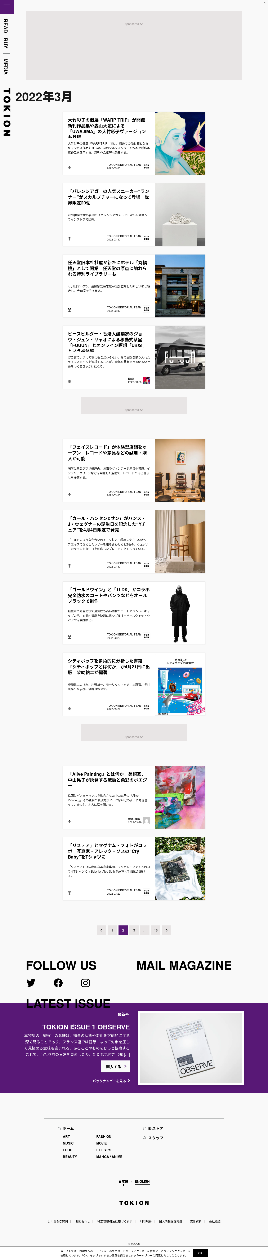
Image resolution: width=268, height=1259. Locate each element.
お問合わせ (82, 1221)
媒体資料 (196, 1221)
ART (66, 1136)
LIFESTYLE (105, 1149)
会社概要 (215, 1221)
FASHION (103, 1136)
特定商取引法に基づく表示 (115, 1221)
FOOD (67, 1149)
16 (156, 930)
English (142, 1181)
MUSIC (68, 1143)
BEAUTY (70, 1156)
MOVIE (101, 1143)
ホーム (68, 1128)
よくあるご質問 (57, 1221)
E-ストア (155, 1128)
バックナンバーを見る (109, 1080)
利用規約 (146, 1221)
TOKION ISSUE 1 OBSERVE (86, 1027)
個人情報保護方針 (170, 1221)
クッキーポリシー (142, 1255)
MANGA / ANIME (109, 1156)
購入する (113, 1066)
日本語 (123, 1181)
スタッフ (155, 1138)
